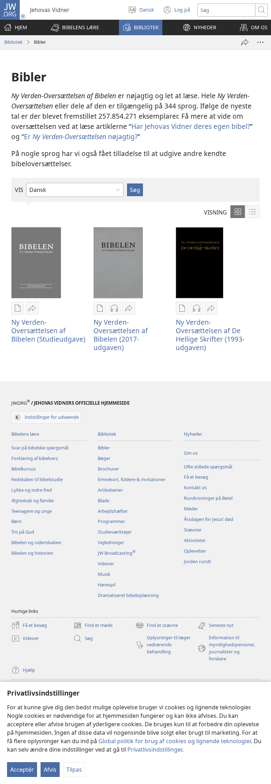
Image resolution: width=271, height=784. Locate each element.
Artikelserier (110, 490)
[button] (75, 27)
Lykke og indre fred (31, 490)
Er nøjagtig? (81, 136)
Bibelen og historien (32, 553)
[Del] (245, 42)
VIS (19, 190)
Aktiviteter (195, 540)
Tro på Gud (22, 532)
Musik (104, 574)
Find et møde (93, 626)
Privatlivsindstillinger (154, 749)
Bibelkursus (23, 469)
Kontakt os (195, 487)
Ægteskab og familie (32, 500)
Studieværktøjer (115, 532)
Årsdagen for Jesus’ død (208, 519)
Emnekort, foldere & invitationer (131, 479)
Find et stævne (157, 626)
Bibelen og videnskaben (36, 542)
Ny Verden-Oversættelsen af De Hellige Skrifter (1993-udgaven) (210, 334)
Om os (191, 453)
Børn (16, 521)
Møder (191, 508)
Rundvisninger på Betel (208, 498)
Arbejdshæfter (113, 511)
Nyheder (193, 434)
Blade (103, 500)
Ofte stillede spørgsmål (208, 466)
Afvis (50, 769)
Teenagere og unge (31, 511)
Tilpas (74, 769)
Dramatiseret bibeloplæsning (128, 595)
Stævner (192, 530)
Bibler (104, 447)
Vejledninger (111, 542)
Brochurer (108, 469)
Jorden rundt (197, 561)
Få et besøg (196, 477)
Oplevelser (195, 551)
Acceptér (22, 769)
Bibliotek (13, 42)
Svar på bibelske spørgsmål (39, 447)
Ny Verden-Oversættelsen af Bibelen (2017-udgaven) (121, 334)
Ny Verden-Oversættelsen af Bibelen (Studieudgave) (48, 330)
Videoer (106, 563)
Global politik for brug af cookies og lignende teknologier (174, 741)
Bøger (104, 458)
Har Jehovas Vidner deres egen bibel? (190, 126)
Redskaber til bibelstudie (37, 479)
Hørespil (106, 584)
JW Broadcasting (117, 553)
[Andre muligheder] (260, 42)
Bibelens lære (25, 434)
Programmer (111, 521)
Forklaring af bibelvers (34, 458)
